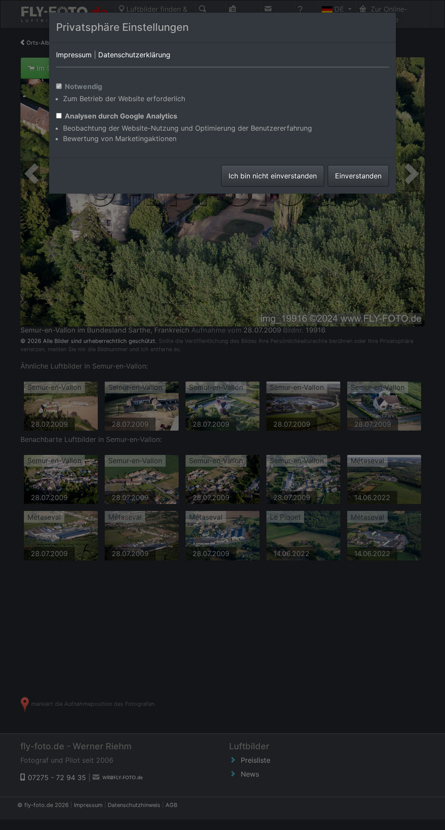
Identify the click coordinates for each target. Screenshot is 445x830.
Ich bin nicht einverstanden (273, 175)
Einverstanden (358, 175)
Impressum (74, 54)
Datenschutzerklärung (134, 54)
